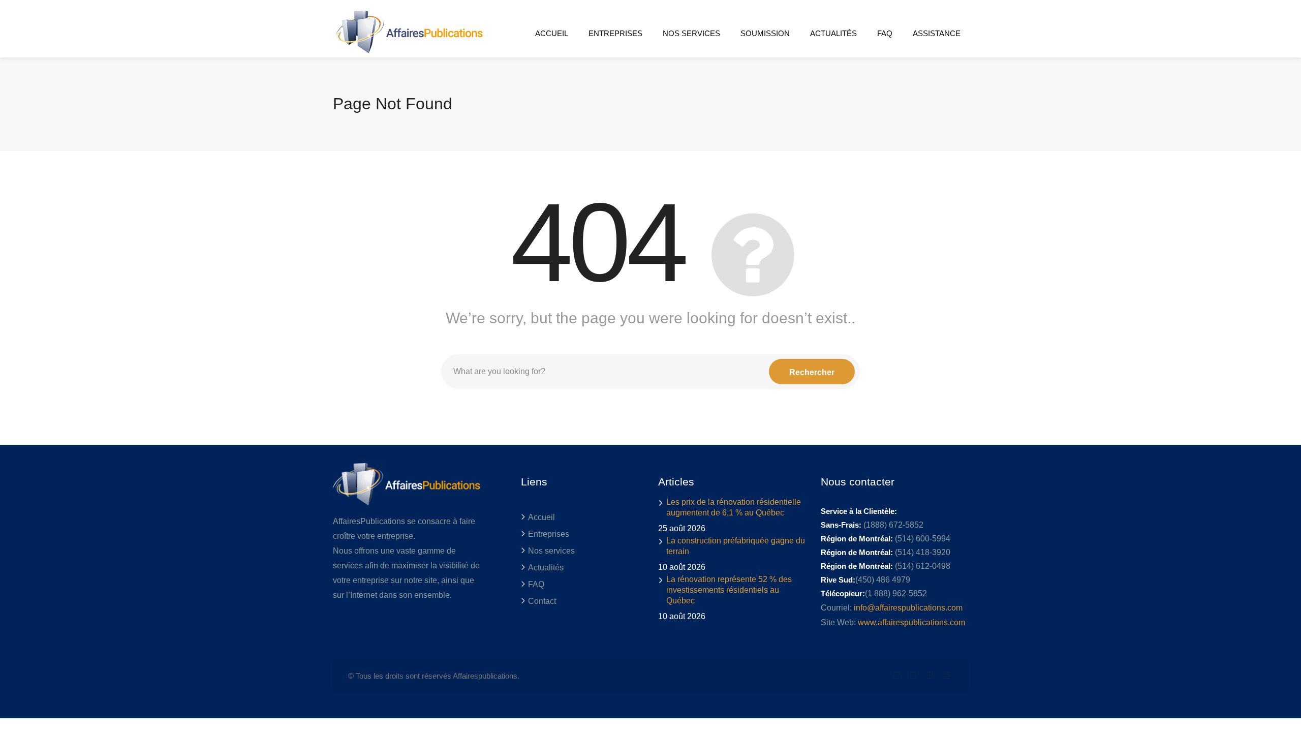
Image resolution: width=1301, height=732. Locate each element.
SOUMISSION (765, 33)
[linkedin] (913, 675)
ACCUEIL (551, 33)
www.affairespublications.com (911, 622)
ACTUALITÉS (833, 33)
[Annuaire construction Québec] (408, 31)
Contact (542, 601)
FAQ (884, 33)
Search (812, 371)
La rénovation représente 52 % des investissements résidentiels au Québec (729, 590)
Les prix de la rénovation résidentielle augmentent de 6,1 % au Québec (733, 507)
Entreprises (548, 534)
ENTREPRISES (615, 33)
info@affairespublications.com (908, 607)
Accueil (541, 517)
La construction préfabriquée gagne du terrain (735, 546)
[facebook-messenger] (929, 675)
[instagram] (946, 675)
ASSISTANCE (937, 33)
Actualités (546, 567)
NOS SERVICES (691, 33)
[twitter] (896, 675)
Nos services (551, 550)
